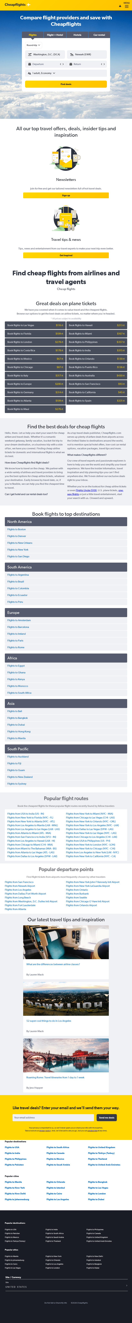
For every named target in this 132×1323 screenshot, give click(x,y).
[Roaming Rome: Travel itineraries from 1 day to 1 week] (66, 1055)
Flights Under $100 (86, 490)
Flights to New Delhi (15, 1193)
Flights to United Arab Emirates (104, 1164)
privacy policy (45, 1131)
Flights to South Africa (58, 1147)
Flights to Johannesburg (17, 1199)
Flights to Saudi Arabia (58, 1164)
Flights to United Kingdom (101, 1147)
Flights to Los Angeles (58, 1199)
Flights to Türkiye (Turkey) (101, 1153)
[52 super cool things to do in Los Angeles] (66, 999)
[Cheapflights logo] (15, 4)
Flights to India (12, 1153)
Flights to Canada (56, 1153)
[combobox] (33, 45)
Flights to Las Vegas (98, 1187)
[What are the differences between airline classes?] (66, 942)
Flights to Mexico (55, 1159)
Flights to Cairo (54, 1193)
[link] (66, 195)
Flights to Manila (13, 1182)
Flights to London (97, 1193)
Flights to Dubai (96, 1199)
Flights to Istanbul (56, 1187)
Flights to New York (15, 1187)
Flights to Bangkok (97, 1182)
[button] (32, 35)
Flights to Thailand (97, 1159)
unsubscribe (92, 1131)
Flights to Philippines (15, 1159)
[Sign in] (120, 6)
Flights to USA (12, 1147)
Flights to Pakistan (14, 1164)
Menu (127, 3)
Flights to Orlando (56, 1182)
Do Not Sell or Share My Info (55, 1303)
